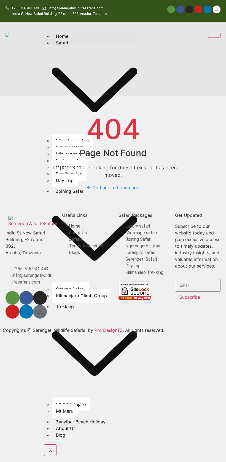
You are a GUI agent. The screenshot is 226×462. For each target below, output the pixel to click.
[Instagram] (189, 9)
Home (62, 36)
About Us (66, 428)
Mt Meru (64, 411)
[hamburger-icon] (214, 35)
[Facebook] (180, 9)
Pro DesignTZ (109, 330)
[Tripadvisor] (171, 9)
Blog (60, 435)
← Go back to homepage (113, 187)
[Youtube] (198, 9)
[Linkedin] (207, 9)
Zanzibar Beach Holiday (81, 421)
